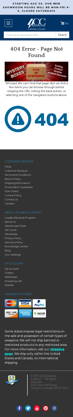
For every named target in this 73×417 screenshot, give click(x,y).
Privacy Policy (13, 238)
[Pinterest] (46, 408)
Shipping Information (17, 182)
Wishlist (9, 285)
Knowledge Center (16, 246)
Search (62, 35)
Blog (7, 250)
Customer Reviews (16, 170)
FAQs (8, 166)
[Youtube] (37, 408)
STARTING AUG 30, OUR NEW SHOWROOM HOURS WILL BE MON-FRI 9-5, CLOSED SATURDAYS (36, 7)
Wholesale (11, 234)
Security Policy (14, 242)
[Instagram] (54, 408)
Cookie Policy (13, 195)
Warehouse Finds (15, 225)
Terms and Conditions (18, 174)
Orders (9, 272)
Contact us (11, 199)
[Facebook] (19, 408)
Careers (9, 203)
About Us (10, 221)
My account (12, 268)
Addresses (11, 276)
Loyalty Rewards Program (20, 217)
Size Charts (11, 191)
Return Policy (13, 178)
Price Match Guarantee (19, 187)
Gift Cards (10, 229)
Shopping (66, 23)
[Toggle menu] (8, 23)
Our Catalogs (13, 254)
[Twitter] (28, 408)
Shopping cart (13, 280)
